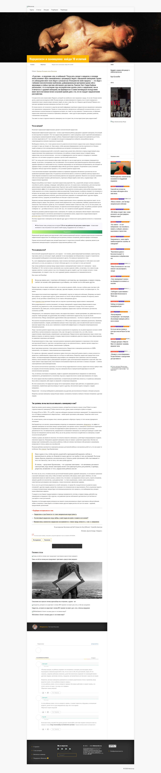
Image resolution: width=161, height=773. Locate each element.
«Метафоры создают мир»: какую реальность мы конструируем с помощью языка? (120, 214)
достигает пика (36, 216)
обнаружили (87, 424)
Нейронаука (113, 221)
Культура (118, 161)
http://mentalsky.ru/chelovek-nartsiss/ (62, 725)
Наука (112, 311)
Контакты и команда (39, 754)
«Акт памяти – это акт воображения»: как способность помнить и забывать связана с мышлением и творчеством (120, 227)
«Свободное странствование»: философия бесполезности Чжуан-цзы (119, 293)
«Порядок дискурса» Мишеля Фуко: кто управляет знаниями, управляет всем (120, 344)
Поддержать (67, 232)
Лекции (46, 10)
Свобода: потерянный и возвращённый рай (117, 305)
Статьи (38, 10)
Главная (32, 64)
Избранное (113, 161)
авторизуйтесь (94, 644)
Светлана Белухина (53, 627)
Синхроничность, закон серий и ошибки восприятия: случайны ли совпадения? (120, 241)
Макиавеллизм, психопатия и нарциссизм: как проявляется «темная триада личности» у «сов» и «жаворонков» (66, 522)
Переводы (63, 10)
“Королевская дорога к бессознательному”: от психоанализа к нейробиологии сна (120, 255)
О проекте (36, 747)
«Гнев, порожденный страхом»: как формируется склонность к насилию (120, 281)
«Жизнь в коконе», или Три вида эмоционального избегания (120, 203)
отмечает (43, 449)
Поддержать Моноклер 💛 (41, 758)
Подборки (54, 10)
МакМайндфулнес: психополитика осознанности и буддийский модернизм (121, 178)
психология (47, 540)
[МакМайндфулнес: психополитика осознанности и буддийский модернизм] (121, 174)
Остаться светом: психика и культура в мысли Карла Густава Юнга (120, 331)
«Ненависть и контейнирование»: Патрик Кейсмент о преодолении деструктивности (120, 356)
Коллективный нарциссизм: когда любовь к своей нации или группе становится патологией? (61, 518)
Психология (54, 71)
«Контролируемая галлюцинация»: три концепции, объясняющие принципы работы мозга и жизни (120, 317)
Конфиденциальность (116, 751)
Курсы (32, 10)
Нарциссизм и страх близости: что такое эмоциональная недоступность (55, 514)
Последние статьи (46, 71)
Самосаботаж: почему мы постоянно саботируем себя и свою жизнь (119, 191)
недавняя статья (40, 301)
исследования (37, 540)
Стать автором (37, 750)
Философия (121, 288)
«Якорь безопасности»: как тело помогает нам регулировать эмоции (120, 268)
